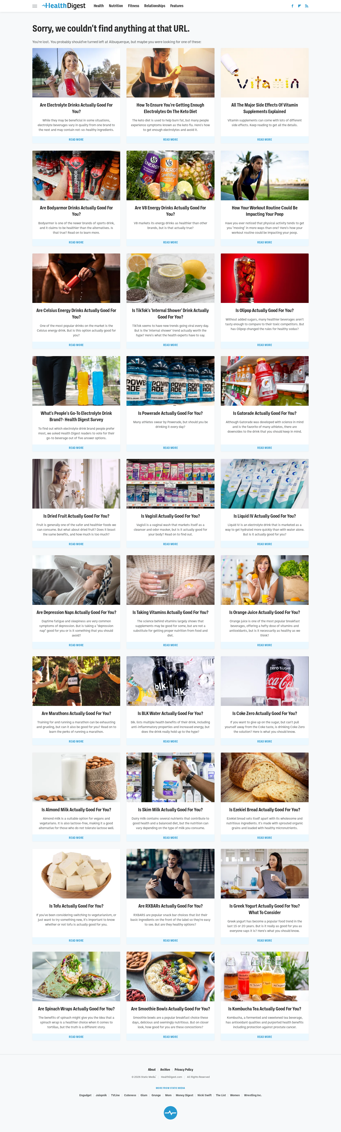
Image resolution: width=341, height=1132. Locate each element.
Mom (168, 1095)
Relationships (154, 6)
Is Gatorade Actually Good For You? (264, 413)
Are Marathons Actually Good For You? (76, 713)
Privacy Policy (184, 1069)
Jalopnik (101, 1095)
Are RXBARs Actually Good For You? (170, 906)
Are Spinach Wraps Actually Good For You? (76, 1009)
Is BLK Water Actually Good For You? (170, 713)
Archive (165, 1069)
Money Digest (184, 1095)
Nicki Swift (205, 1095)
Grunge (156, 1095)
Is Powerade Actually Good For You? (170, 413)
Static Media (148, 1076)
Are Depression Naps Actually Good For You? (76, 612)
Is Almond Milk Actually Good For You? (76, 809)
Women (235, 1095)
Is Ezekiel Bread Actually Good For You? (264, 809)
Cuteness (130, 1095)
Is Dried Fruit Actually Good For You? (76, 516)
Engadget (85, 1095)
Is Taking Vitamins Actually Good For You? (170, 612)
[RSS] (307, 7)
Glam (144, 1095)
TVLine (115, 1095)
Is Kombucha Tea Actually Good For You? (264, 1009)
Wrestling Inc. (253, 1095)
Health (99, 6)
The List (221, 1095)
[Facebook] (292, 7)
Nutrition (116, 6)
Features (176, 6)
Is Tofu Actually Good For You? (76, 906)
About (152, 1069)
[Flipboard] (300, 7)
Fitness (133, 6)
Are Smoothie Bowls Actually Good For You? (170, 1009)
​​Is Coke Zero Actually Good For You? (264, 713)
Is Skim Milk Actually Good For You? (170, 809)
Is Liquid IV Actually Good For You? (265, 516)
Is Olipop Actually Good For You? (265, 310)
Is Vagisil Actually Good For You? (170, 516)
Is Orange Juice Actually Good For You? (264, 612)
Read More (76, 139)
